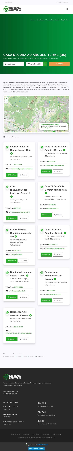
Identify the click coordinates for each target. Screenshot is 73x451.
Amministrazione (56, 434)
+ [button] (6, 98)
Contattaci (9, 2)
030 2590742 (18, 327)
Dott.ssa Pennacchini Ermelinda (13, 421)
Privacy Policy (36, 434)
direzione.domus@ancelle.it (55, 165)
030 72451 (17, 208)
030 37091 (52, 161)
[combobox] (13, 64)
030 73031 (17, 250)
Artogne (31, 356)
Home (12, 434)
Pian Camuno (40, 356)
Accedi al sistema (62, 2)
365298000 (52, 205)
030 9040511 (18, 287)
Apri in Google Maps (46, 128)
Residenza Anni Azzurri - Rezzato (50, 124)
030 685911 (18, 165)
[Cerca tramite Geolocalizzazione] (45, 64)
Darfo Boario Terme (9, 356)
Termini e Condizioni (23, 434)
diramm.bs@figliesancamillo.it (55, 248)
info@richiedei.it (17, 254)
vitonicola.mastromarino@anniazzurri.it (19, 333)
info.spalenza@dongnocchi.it (21, 212)
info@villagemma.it (52, 208)
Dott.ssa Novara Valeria (10, 407)
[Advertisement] (36, 37)
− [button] (6, 101)
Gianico (25, 356)
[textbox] (13, 64)
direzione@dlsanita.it (18, 291)
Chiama (24, 175)
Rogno (19, 356)
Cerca (60, 64)
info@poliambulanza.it (53, 294)
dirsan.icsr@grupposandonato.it (22, 169)
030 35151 (52, 290)
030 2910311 (52, 244)
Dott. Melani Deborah (10, 414)
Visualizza (12, 175)
